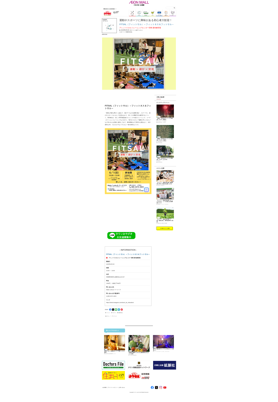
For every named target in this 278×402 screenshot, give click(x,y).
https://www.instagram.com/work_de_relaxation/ (120, 302)
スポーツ (122, 32)
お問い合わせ (122, 387)
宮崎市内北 (129, 32)
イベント (108, 312)
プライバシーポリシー (113, 387)
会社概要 (104, 387)
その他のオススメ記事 (165, 228)
